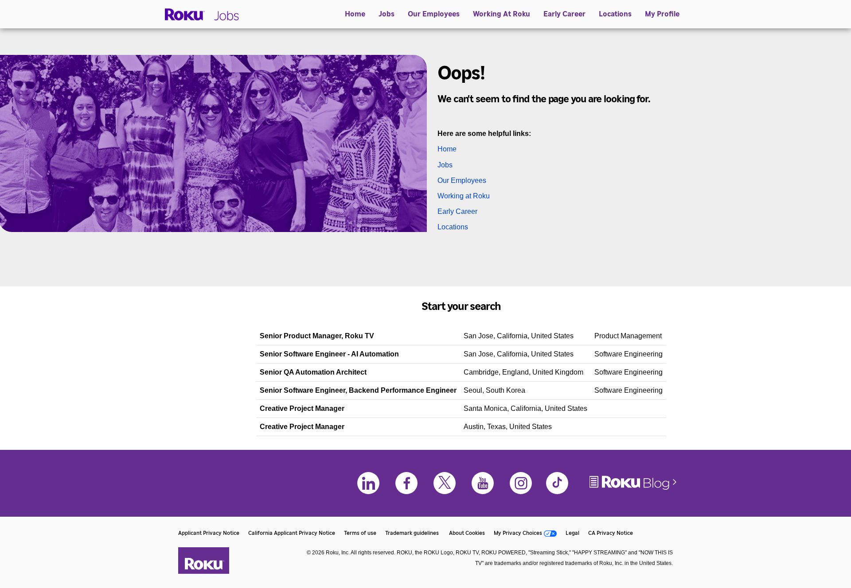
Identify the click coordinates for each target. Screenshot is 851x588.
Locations (615, 14)
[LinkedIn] (368, 483)
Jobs (386, 14)
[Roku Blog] (633, 489)
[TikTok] (557, 483)
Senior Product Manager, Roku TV (317, 336)
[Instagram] (521, 483)
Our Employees (434, 14)
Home (355, 14)
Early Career (564, 14)
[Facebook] (406, 483)
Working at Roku (463, 196)
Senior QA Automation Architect (313, 372)
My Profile (662, 14)
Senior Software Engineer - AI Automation (329, 354)
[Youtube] (483, 483)
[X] (444, 483)
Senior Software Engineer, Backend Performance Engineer (358, 390)
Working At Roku (501, 14)
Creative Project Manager (302, 408)
